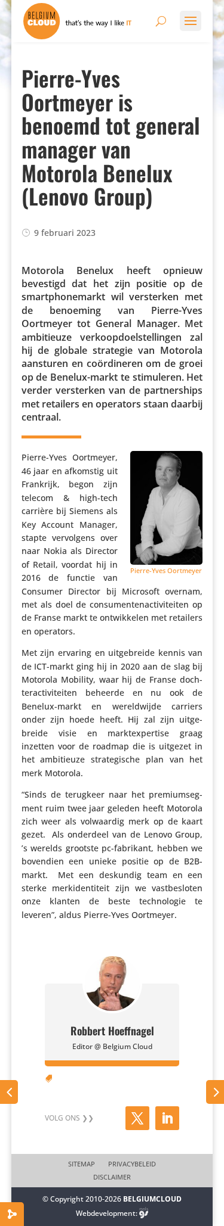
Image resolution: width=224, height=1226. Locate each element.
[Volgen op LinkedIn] (167, 1118)
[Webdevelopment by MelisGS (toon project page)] (144, 1213)
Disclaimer (112, 1177)
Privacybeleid (132, 1164)
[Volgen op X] (137, 1118)
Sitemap (81, 1164)
